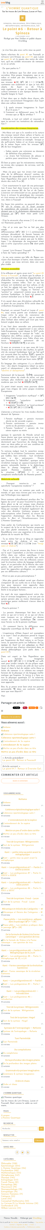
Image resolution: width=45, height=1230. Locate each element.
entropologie (28, 26)
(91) (9, 1182)
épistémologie (33, 23)
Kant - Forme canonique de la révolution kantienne (22, 966)
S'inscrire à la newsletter (11, 717)
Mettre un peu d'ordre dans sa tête (22, 830)
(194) (13, 1168)
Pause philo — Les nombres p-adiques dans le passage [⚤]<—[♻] (23, 920)
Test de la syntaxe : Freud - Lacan (22, 898)
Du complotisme (22, 1049)
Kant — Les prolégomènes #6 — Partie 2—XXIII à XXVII (22, 883)
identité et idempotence (13, 371)
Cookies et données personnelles (14, 1227)
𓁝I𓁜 (37, 26)
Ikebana (22, 799)
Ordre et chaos (22, 1081)
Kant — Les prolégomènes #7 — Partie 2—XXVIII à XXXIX (23, 868)
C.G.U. (32, 1224)
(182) (10, 1171)
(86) (9, 1185)
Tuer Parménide (22, 1038)
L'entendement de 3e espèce (22, 820)
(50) (6, 1199)
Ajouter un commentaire (20, 781)
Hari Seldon (14, 1222)
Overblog (37, 1218)
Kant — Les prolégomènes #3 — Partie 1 (22, 980)
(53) (8, 1196)
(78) (11, 1189)
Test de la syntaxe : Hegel (22, 1017)
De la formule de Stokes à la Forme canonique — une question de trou (22, 935)
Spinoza (7, 23)
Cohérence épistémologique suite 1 (22, 809)
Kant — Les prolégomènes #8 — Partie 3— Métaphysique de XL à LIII (23, 951)
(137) (9, 1180)
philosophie (19, 23)
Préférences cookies (33, 1227)
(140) (8, 1178)
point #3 (29, 57)
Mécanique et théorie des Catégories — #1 (22, 908)
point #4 (8, 59)
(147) (10, 1175)
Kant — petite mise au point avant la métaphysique (22, 853)
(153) (11, 1173)
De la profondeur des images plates (22, 1060)
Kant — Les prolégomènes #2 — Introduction (22, 992)
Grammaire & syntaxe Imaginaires (22, 1070)
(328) (9, 1164)
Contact (12, 1224)
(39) (19, 1203)
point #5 (24, 55)
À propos (5, 1116)
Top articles (39, 1222)
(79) (9, 1187)
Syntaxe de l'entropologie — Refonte (22, 1028)
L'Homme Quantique (10, 1118)
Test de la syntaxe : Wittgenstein (22, 841)
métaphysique (13, 26)
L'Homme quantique (22, 8)
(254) (10, 1166)
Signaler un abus (22, 1224)
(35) (9, 1206)
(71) (12, 1194)
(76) (9, 1192)
